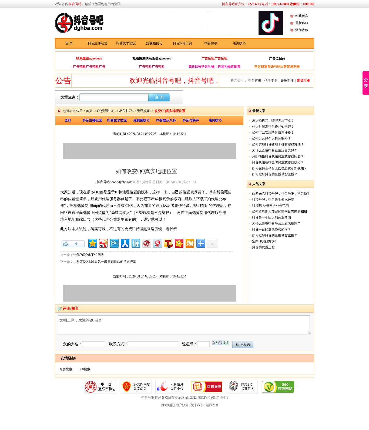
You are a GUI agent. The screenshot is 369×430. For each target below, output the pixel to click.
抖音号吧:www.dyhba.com (114, 182)
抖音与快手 (191, 120)
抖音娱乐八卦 (182, 43)
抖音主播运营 (97, 43)
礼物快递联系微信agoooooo (151, 58)
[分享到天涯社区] (135, 243)
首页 (89, 111)
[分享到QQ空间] (92, 243)
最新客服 (301, 23)
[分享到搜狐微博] (168, 243)
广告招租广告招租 (214, 58)
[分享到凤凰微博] (146, 243)
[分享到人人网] (125, 243)
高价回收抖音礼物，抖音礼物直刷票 (214, 66)
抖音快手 (210, 43)
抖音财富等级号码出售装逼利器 (277, 66)
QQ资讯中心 (106, 111)
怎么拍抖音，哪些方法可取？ (273, 121)
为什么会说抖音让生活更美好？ (274, 150)
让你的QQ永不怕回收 (88, 255)
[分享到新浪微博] (103, 243)
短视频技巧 (154, 43)
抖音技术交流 (126, 43)
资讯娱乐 (143, 111)
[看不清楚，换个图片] (220, 344)
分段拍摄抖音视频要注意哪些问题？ (278, 156)
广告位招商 (277, 58)
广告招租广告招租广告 (89, 66)
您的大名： (72, 344)
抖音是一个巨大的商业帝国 (271, 217)
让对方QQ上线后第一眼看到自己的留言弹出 (104, 261)
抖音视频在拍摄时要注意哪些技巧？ (278, 162)
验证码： (189, 344)
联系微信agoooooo (89, 58)
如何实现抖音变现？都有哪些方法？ (278, 144)
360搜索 (84, 369)
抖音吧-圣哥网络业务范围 (270, 205)
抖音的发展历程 (263, 247)
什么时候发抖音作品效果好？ (273, 126)
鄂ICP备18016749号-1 (212, 397)
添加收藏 (301, 30)
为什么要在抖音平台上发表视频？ (276, 223)
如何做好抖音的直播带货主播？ (274, 174)
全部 (68, 120)
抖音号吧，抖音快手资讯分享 (273, 199)
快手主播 (270, 80)
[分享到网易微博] (157, 243)
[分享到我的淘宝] (189, 243)
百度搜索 (65, 369)
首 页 (69, 43)
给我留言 (301, 16)
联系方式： (118, 344)
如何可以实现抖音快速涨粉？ (273, 132)
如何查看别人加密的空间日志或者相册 (279, 211)
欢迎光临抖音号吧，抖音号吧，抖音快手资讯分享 (194, 80)
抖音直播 (254, 80)
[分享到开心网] (179, 243)
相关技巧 (239, 43)
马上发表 (243, 345)
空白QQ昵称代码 (264, 241)
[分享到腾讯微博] (114, 243)
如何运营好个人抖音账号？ (271, 138)
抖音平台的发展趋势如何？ (271, 229)
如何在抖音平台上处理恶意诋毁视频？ (279, 168)
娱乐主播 (287, 80)
